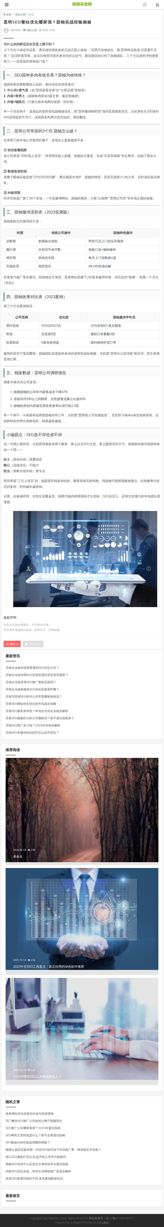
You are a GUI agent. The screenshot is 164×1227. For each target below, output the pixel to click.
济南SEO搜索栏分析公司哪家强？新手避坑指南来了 (40, 718)
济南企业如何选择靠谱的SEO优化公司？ (32, 668)
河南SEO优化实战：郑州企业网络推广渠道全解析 (38, 1171)
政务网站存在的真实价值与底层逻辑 (30, 1113)
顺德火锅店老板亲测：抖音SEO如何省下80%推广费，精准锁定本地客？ (53, 1150)
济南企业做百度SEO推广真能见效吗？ (31, 682)
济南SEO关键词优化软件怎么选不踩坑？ (32, 732)
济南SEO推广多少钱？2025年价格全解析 (33, 725)
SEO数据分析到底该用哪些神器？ (28, 1142)
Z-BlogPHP (77, 1222)
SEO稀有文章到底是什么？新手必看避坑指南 (35, 1135)
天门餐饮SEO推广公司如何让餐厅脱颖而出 (34, 1121)
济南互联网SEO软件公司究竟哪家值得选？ (34, 696)
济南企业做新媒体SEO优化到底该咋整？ (32, 689)
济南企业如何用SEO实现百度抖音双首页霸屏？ (37, 675)
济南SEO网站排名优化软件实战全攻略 (31, 704)
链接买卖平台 (82, 4)
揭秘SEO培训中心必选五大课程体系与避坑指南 (37, 1164)
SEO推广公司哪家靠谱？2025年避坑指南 (33, 1128)
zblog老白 (103, 1222)
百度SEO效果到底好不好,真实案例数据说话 (34, 1178)
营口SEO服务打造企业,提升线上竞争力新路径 (36, 1157)
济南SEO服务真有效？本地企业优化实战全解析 (37, 711)
